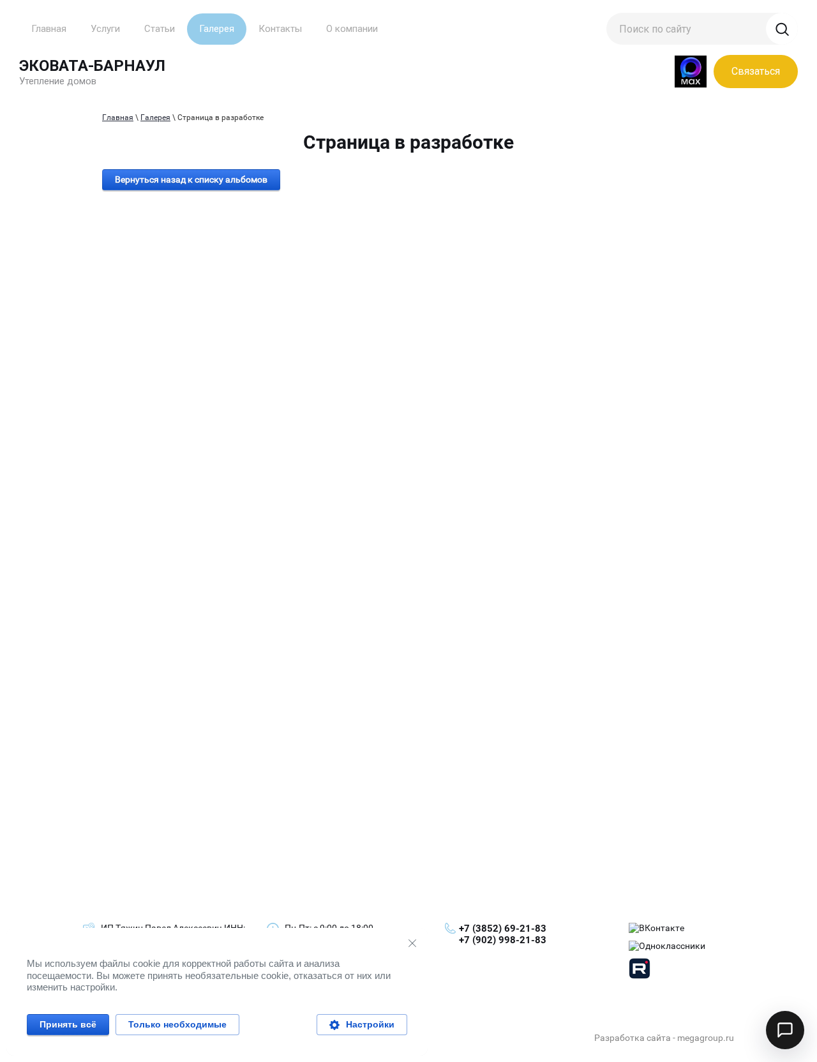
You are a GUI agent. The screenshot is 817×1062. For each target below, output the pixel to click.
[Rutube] (639, 970)
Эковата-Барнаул (92, 66)
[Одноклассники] (667, 946)
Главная (117, 117)
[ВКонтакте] (656, 928)
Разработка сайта (632, 1038)
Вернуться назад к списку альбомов (191, 179)
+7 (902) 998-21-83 (502, 940)
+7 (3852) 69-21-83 (502, 928)
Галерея (155, 117)
